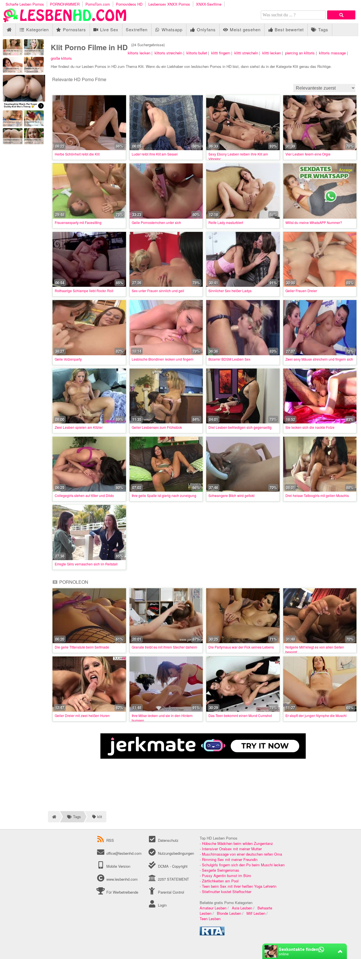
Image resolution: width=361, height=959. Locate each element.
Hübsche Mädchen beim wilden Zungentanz (237, 843)
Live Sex (108, 29)
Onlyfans (205, 29)
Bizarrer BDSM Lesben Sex (229, 359)
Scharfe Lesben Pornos (25, 4)
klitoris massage (332, 53)
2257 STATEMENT (173, 879)
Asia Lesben (242, 908)
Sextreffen (137, 29)
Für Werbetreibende (121, 892)
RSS (110, 840)
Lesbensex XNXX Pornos (169, 4)
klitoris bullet (196, 53)
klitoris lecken (139, 53)
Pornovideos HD (129, 4)
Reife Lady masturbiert (225, 222)
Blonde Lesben (229, 913)
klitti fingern (220, 53)
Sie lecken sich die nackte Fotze (309, 427)
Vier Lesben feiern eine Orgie (308, 154)
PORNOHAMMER (65, 4)
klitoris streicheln (168, 53)
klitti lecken (271, 53)
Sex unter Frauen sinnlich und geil (158, 290)
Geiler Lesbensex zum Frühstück (157, 427)
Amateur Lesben (213, 908)
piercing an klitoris (300, 53)
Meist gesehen (244, 29)
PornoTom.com (97, 4)
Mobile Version (117, 866)
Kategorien (37, 29)
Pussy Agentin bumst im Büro (226, 875)
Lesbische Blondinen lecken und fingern (162, 359)
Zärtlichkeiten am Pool (220, 880)
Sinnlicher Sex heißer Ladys (230, 290)
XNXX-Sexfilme (208, 4)
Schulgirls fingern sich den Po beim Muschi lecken (243, 864)
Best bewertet (288, 29)
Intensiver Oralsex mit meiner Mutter (232, 848)
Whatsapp (171, 29)
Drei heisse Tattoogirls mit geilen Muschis (317, 495)
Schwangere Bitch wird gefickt (231, 495)
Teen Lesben (210, 918)
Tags (322, 29)
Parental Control (170, 892)
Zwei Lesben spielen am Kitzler (79, 427)
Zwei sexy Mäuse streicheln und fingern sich (319, 359)
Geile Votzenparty (68, 359)
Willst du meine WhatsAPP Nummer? (313, 222)
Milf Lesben (255, 913)
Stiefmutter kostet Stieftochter (226, 891)
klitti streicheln (246, 53)
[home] (53, 816)
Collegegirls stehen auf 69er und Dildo (84, 495)
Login (161, 905)
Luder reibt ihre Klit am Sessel (155, 154)
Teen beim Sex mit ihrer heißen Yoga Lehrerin (239, 886)
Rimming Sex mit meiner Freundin (229, 859)
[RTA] (212, 933)
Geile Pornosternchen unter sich (156, 222)
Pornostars (73, 29)
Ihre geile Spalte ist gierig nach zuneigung (164, 495)
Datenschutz (167, 840)
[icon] (9, 30)
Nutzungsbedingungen (175, 853)
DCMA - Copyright (172, 866)
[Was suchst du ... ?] (341, 14)
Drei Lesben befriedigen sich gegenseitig (240, 427)
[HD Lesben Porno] (65, 20)
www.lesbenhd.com (122, 879)
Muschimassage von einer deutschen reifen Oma (242, 854)
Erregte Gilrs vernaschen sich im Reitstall (86, 563)
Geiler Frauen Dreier (301, 290)
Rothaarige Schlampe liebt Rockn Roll (84, 290)
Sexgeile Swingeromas (220, 870)
